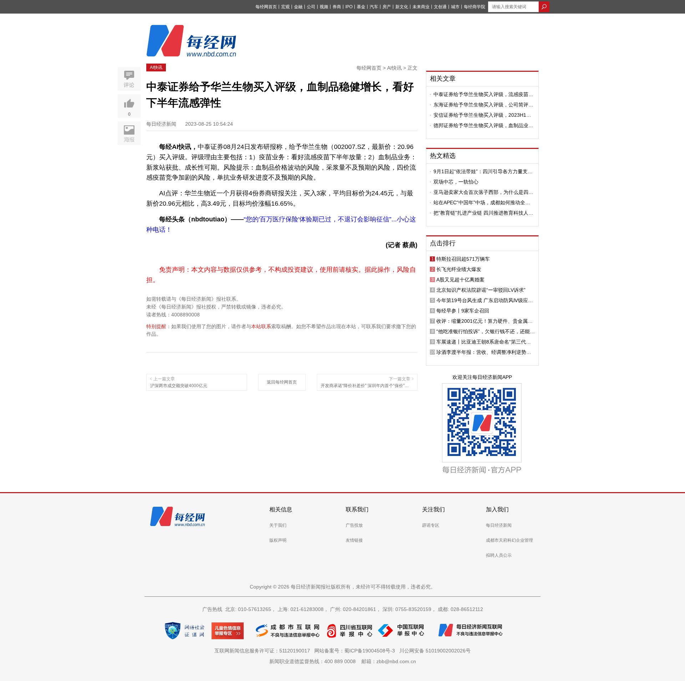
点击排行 (443, 243)
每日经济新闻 (499, 525)
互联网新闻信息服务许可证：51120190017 (263, 651)
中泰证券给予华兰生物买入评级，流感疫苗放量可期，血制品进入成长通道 (483, 94)
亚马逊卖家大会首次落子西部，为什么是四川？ (480, 192)
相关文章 (443, 78)
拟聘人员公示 (499, 555)
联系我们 (357, 509)
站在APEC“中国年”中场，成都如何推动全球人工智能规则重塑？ (481, 202)
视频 (324, 6)
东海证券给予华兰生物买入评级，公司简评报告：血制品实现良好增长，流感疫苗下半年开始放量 (483, 104)
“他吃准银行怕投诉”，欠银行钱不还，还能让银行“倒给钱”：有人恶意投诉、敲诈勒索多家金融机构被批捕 (485, 331)
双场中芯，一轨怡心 (455, 181)
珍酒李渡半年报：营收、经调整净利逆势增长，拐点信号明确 (483, 352)
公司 (311, 6)
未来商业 (421, 6)
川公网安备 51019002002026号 (435, 651)
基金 (361, 6)
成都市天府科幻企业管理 (509, 540)
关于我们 (277, 525)
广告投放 (354, 525)
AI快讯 (156, 67)
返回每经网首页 (282, 382)
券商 (337, 6)
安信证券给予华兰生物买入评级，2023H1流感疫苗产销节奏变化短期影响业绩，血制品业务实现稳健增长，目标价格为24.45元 (483, 114)
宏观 (285, 6)
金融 (298, 6)
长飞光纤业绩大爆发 (458, 269)
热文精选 (443, 155)
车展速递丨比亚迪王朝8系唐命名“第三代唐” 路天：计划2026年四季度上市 (484, 341)
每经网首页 (266, 6)
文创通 (440, 6)
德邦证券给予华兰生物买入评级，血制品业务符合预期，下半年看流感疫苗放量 (483, 125)
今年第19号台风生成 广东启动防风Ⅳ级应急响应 (484, 300)
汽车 (374, 6)
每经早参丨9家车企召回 (462, 310)
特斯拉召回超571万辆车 (463, 258)
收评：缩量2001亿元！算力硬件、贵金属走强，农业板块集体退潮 (484, 321)
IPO (348, 6)
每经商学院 (474, 6)
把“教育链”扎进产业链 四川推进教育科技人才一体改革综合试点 (483, 212)
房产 (386, 6)
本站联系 (261, 326)
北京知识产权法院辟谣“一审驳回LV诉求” (481, 289)
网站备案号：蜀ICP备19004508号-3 (356, 651)
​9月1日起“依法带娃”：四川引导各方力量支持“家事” (483, 171)
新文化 (401, 6)
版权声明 (277, 540)
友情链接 (354, 540)
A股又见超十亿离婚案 (460, 279)
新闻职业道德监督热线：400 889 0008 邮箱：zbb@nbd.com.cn (342, 661)
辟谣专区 (430, 525)
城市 (455, 6)
